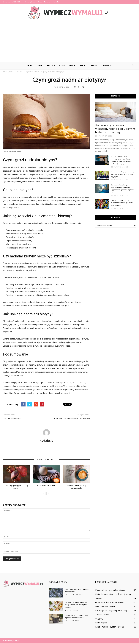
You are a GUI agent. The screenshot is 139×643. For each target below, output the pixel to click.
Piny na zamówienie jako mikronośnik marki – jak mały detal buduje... (121, 203)
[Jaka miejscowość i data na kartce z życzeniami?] (56, 592)
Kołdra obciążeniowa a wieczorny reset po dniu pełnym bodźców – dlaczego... (115, 129)
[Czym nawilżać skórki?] (46, 474)
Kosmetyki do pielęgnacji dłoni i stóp (111, 610)
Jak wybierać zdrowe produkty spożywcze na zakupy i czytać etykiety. (76, 605)
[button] (132, 65)
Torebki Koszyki (102, 614)
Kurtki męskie (101, 622)
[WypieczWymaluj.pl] (69, 12)
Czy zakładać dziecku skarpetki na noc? (72, 418)
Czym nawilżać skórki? (46, 485)
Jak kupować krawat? (12, 418)
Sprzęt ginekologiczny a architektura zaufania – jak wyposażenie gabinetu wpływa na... (122, 189)
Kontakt (56, 2)
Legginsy (99, 618)
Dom (29, 65)
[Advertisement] (69, 42)
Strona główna (30, 2)
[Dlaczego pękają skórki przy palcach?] (16, 474)
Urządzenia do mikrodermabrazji (109, 602)
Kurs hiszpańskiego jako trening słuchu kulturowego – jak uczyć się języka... (122, 174)
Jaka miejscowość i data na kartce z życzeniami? (77, 590)
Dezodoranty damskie (105, 606)
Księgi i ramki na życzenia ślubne (109, 626)
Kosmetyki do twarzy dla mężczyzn (110, 590)
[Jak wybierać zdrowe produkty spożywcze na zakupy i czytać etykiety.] (56, 606)
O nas (40, 2)
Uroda (82, 65)
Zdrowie (105, 65)
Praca (72, 65)
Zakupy (93, 65)
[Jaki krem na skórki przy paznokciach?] (76, 474)
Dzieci (39, 65)
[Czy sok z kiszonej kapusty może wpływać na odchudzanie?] (56, 619)
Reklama (47, 2)
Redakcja (46, 440)
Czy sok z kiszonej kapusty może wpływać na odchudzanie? (77, 616)
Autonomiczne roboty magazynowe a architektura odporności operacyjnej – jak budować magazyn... (121, 160)
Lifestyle (50, 65)
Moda (62, 65)
